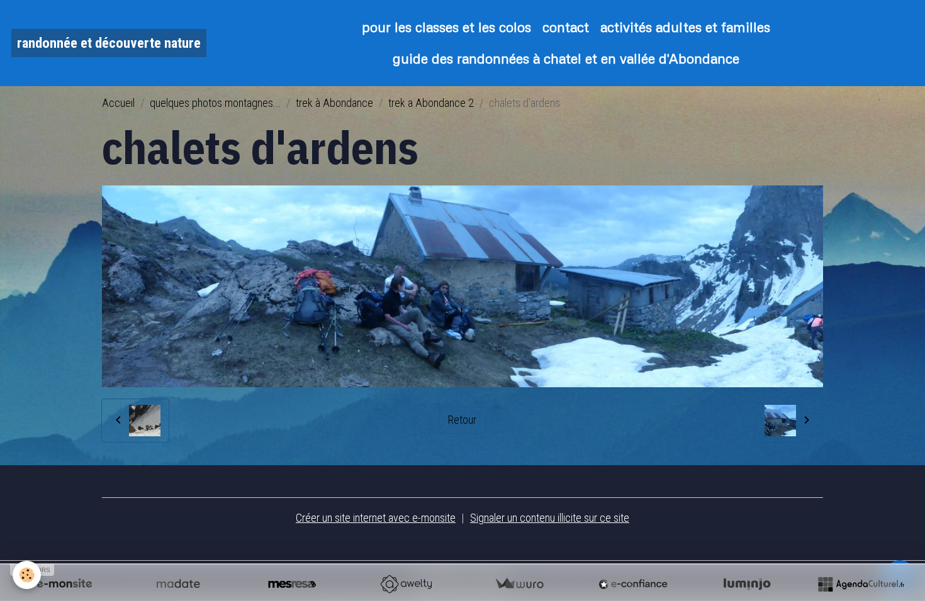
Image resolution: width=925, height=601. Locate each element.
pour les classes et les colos (446, 26)
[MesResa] (292, 584)
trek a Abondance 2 (431, 102)
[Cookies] (27, 575)
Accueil (118, 102)
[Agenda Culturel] (861, 584)
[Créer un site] (64, 584)
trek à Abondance (334, 102)
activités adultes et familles (685, 26)
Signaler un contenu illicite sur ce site (549, 517)
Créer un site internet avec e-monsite (376, 517)
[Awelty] (406, 584)
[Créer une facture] (519, 584)
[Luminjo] (747, 584)
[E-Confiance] (633, 584)
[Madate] (178, 584)
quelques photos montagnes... (215, 102)
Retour (462, 419)
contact (565, 26)
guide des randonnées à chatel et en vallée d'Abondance (566, 58)
